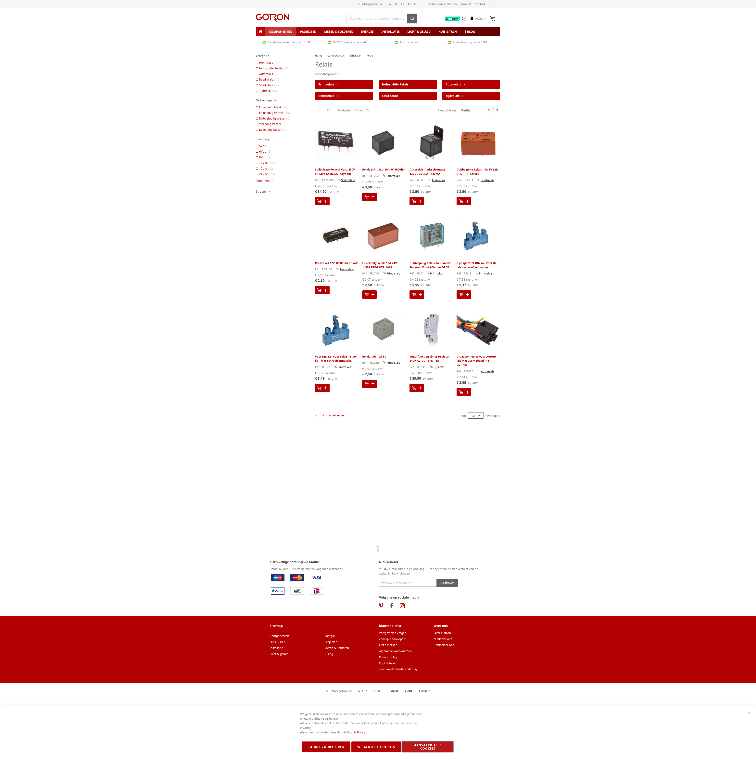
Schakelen (355, 55)
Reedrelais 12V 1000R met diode (336, 263)
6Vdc (266, 151)
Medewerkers (443, 639)
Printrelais (326, 84)
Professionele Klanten (442, 4)
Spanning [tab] (262, 139)
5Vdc (266, 146)
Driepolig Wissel (274, 130)
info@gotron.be (372, 4)
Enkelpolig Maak (274, 107)
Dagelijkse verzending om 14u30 (288, 42)
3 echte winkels (409, 42)
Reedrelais (326, 96)
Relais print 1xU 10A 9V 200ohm (384, 169)
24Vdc (268, 174)
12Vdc (268, 163)
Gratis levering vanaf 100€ (470, 42)
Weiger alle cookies (376, 747)
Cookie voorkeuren (326, 747)
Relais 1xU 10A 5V (374, 356)
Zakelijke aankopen (392, 639)
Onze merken (388, 645)
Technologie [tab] (264, 100)
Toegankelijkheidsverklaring (398, 669)
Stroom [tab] (261, 191)
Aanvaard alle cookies (427, 746)
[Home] (260, 31)
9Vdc (266, 157)
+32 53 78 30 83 (403, 4)
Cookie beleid (388, 663)
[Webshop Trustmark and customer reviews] (456, 19)
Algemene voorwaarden (395, 651)
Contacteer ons (444, 645)
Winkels (465, 4)
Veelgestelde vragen (392, 633)
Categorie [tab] (262, 56)
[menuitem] (280, 31)
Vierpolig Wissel (274, 124)
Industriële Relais (395, 84)
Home (318, 55)
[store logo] (272, 19)
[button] (494, 4)
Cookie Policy (356, 732)
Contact (480, 4)
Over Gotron (442, 633)
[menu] (378, 31)
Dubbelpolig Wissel (277, 118)
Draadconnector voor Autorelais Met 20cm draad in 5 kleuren (477, 361)
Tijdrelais (453, 96)
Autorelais (454, 84)
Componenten (336, 55)
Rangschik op (447, 110)
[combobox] (381, 18)
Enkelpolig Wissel (275, 113)
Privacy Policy (388, 657)
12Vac (267, 168)
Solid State (390, 96)
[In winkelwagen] (322, 201)
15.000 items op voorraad (349, 42)
